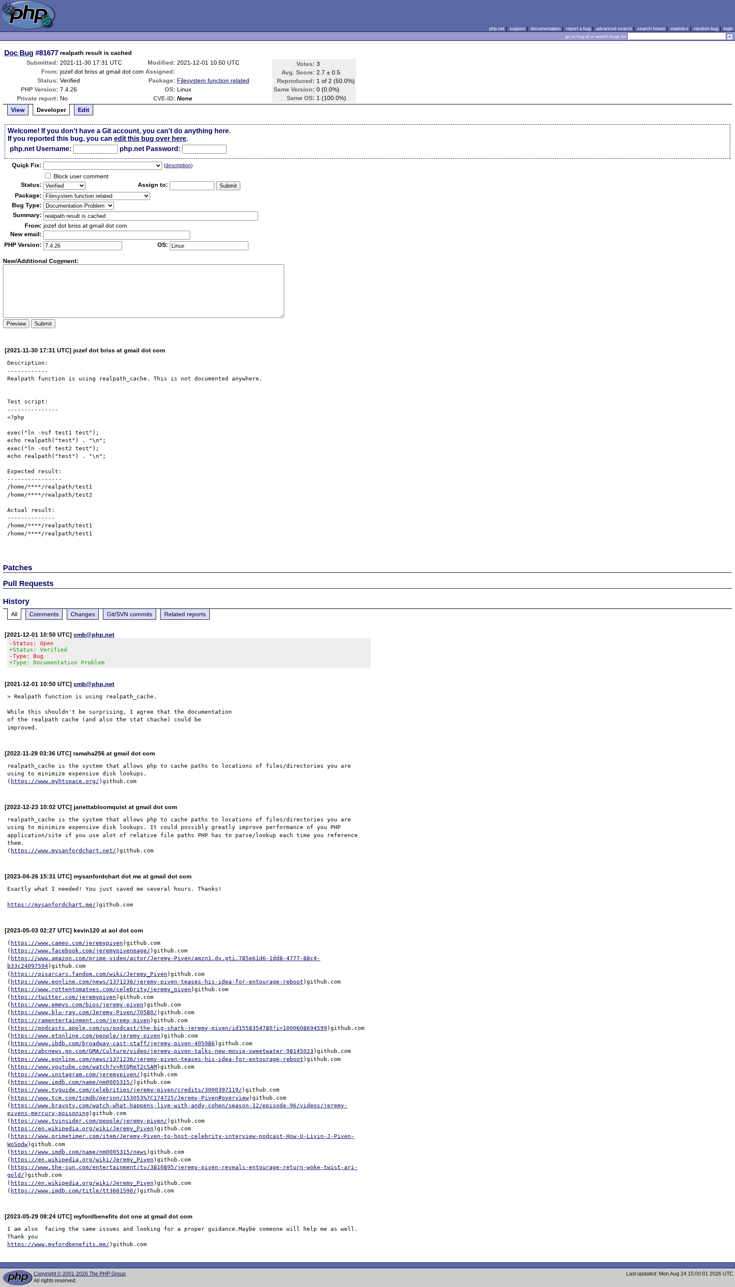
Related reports (185, 614)
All (14, 614)
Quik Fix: (27, 165)
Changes (83, 614)
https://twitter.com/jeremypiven (63, 997)
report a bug (578, 28)
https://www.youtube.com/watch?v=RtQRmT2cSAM (84, 1067)
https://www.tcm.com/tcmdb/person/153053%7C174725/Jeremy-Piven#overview (130, 1098)
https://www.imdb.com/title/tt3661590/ (74, 1190)
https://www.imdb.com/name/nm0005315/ (72, 1082)
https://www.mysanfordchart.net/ (63, 850)
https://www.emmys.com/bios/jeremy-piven (77, 1004)
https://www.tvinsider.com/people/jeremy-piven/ (89, 1121)
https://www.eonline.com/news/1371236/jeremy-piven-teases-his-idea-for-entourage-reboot (157, 981)
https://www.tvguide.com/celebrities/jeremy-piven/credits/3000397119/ (126, 1090)
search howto (651, 28)
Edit (83, 109)
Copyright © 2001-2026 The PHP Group (80, 1274)
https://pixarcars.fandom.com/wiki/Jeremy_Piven (89, 974)
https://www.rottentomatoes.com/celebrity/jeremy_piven (101, 989)
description (178, 166)
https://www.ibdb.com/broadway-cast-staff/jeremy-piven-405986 (113, 1043)
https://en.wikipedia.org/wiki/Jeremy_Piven (82, 1128)
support (517, 28)
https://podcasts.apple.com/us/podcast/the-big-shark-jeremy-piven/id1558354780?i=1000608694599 (169, 1028)
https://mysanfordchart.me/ (51, 904)
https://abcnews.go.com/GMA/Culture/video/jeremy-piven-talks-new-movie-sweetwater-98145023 (162, 1051)
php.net (496, 28)
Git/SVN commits (129, 614)
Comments (44, 614)
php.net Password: (150, 148)
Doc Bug (18, 53)
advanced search (614, 28)
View (18, 109)
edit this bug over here (150, 138)
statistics (679, 28)
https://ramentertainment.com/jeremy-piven (80, 1020)
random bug (706, 28)
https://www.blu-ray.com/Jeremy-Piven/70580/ (84, 1012)
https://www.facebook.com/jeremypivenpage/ (80, 950)
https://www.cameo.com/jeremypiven (67, 943)
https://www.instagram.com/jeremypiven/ (75, 1074)
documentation (545, 28)
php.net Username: (40, 148)
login (728, 28)
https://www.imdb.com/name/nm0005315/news (79, 1152)
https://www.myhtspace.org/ (55, 781)
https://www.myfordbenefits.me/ (58, 1244)
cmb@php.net (94, 634)
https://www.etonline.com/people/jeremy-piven (85, 1035)
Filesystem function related (213, 80)
